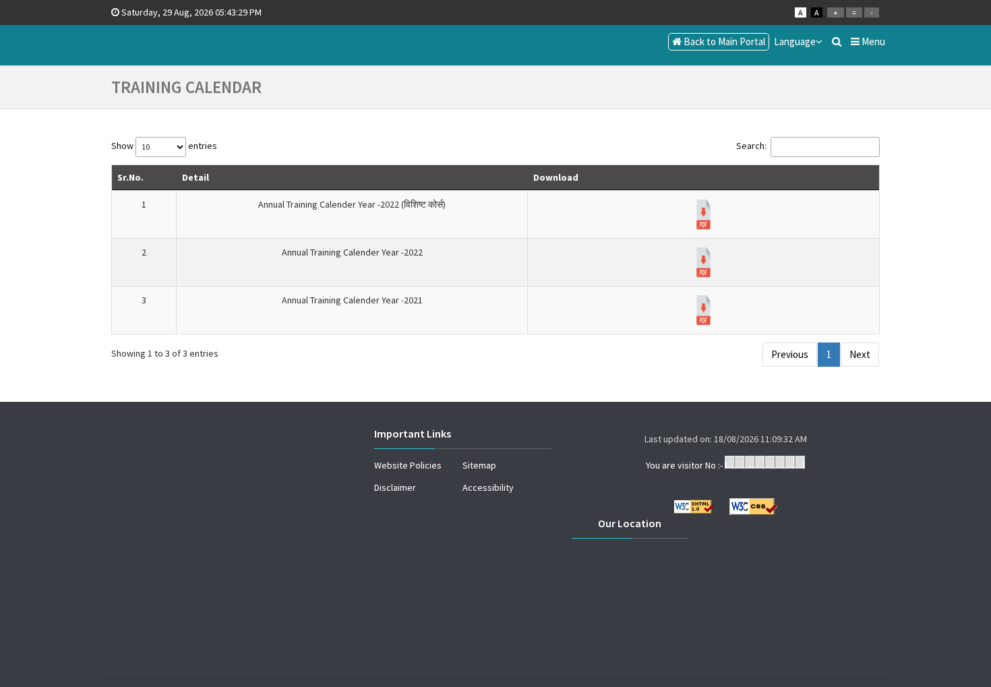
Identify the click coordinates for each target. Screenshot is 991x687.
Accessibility (488, 487)
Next (859, 354)
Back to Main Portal (723, 41)
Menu (872, 41)
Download (555, 177)
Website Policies (408, 465)
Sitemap (479, 465)
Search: (751, 146)
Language (795, 41)
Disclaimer (395, 487)
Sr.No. (130, 177)
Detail (195, 177)
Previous (789, 354)
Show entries (164, 146)
